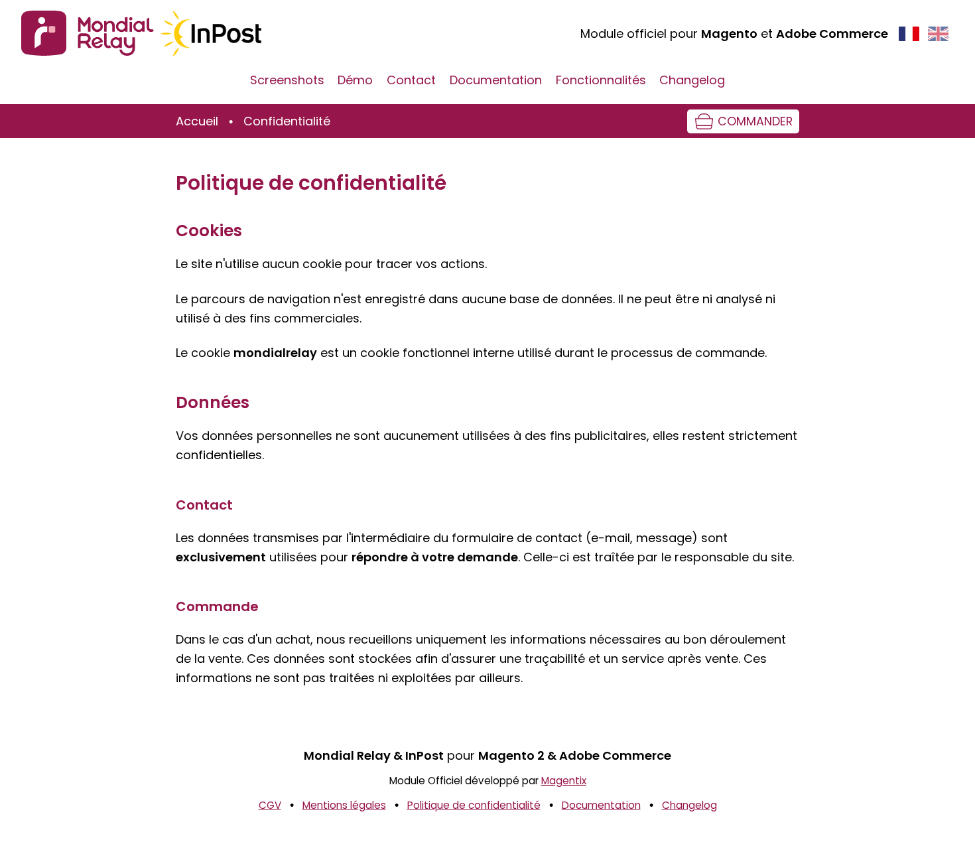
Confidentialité (286, 121)
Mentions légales (344, 805)
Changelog (692, 80)
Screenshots (287, 80)
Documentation (496, 80)
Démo (355, 80)
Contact (411, 80)
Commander (755, 121)
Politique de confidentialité (474, 805)
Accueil (197, 121)
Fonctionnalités (601, 80)
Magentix (563, 781)
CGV (270, 805)
